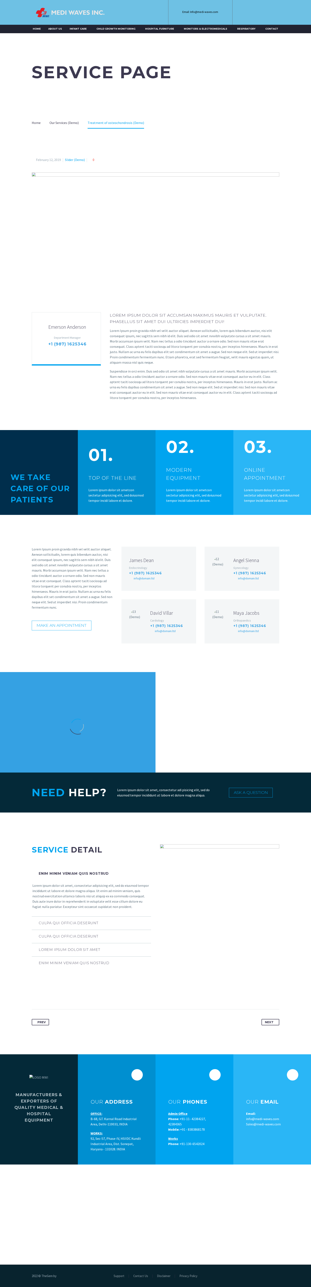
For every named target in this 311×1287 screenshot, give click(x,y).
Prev (41, 1022)
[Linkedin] (256, 12)
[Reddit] (74, 995)
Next (269, 1022)
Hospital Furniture (159, 28)
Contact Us (140, 1276)
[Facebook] (247, 12)
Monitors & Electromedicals (205, 28)
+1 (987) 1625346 (67, 344)
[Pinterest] (51, 995)
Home (37, 28)
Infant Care (78, 28)
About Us (55, 28)
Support (119, 1276)
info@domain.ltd (144, 578)
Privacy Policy (188, 1276)
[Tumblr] (58, 995)
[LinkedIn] (66, 995)
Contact (271, 28)
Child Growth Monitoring (115, 28)
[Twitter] (43, 995)
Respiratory (246, 28)
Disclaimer (164, 1276)
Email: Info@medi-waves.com (200, 12)
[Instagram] (266, 12)
